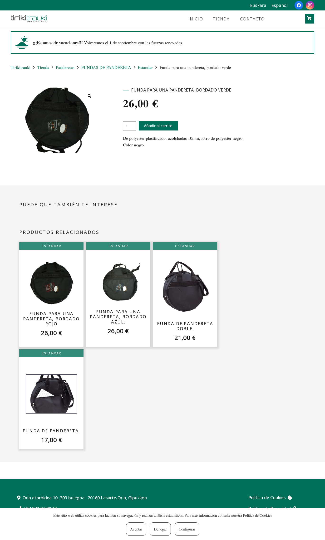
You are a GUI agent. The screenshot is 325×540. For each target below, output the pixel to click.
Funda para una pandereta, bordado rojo (51, 319)
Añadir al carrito (158, 125)
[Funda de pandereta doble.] (185, 286)
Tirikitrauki (20, 67)
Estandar (145, 67)
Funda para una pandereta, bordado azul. (118, 317)
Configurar (187, 528)
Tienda (43, 67)
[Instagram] (310, 5)
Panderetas (65, 67)
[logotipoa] (29, 18)
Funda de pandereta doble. (185, 326)
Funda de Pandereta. (51, 431)
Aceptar (136, 528)
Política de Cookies (257, 515)
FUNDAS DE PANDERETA (106, 67)
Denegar (160, 528)
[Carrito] (309, 18)
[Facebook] (299, 5)
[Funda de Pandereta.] (51, 394)
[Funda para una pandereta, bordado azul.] (118, 283)
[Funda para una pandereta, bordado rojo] (51, 284)
